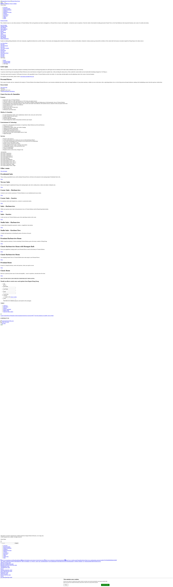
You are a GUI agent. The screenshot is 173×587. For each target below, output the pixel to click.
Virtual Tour (5, 556)
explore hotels (3, 315)
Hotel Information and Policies (8, 91)
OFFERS (3, 566)
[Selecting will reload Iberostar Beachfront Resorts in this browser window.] (11, 439)
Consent (5, 295)
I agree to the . (11, 296)
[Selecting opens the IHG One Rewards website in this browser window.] (11, 533)
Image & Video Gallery (8, 311)
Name (4, 298)
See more (3, 44)
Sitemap (5, 308)
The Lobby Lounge (5, 48)
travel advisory (28, 315)
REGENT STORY (5, 563)
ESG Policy (5, 306)
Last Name (5, 289)
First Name (5, 286)
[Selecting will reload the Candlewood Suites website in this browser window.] (11, 523)
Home (4, 60)
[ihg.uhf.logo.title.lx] (11, 377)
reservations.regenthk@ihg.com (27, 76)
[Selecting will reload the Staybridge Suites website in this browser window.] (11, 502)
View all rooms (4, 171)
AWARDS (3, 567)
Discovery (5, 15)
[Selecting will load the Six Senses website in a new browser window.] (11, 345)
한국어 (11, 3)
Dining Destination (7, 9)
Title (4, 283)
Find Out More (4, 25)
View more (8, 562)
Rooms (2, 31)
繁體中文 (3, 3)
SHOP (4, 18)
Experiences (5, 14)
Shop (4, 557)
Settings (65, 584)
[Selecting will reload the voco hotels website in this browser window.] (11, 408)
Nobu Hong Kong (4, 53)
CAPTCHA (5, 294)
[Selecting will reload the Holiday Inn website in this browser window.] (11, 470)
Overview (5, 7)
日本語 (14, 3)
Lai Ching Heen (4, 43)
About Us (5, 305)
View (2, 179)
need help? (23, 315)
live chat (3, 323)
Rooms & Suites (6, 8)
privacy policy (14, 296)
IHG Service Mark (50, 315)
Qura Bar (3, 55)
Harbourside (3, 50)
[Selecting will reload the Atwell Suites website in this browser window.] (11, 491)
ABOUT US (3, 562)
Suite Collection (4, 28)
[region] (86, 550)
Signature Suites (4, 26)
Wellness (5, 13)
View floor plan (4, 87)
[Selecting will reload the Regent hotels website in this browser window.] (11, 356)
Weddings (5, 11)
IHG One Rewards (36, 315)
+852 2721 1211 (5, 322)
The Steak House (4, 45)
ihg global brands (17, 315)
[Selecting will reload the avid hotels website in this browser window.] (11, 481)
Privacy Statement (7, 309)
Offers (4, 17)
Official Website (9, 315)
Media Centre (6, 310)
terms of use (43, 315)
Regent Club (3, 36)
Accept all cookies (105, 584)
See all (2, 568)
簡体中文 (7, 3)
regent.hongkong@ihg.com (8, 320)
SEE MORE (3, 27)
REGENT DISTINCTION (6, 565)
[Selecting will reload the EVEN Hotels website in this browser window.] (11, 450)
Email (4, 291)
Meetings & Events (7, 12)
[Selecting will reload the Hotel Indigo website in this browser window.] (11, 397)
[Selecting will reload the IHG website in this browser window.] (11, 335)
